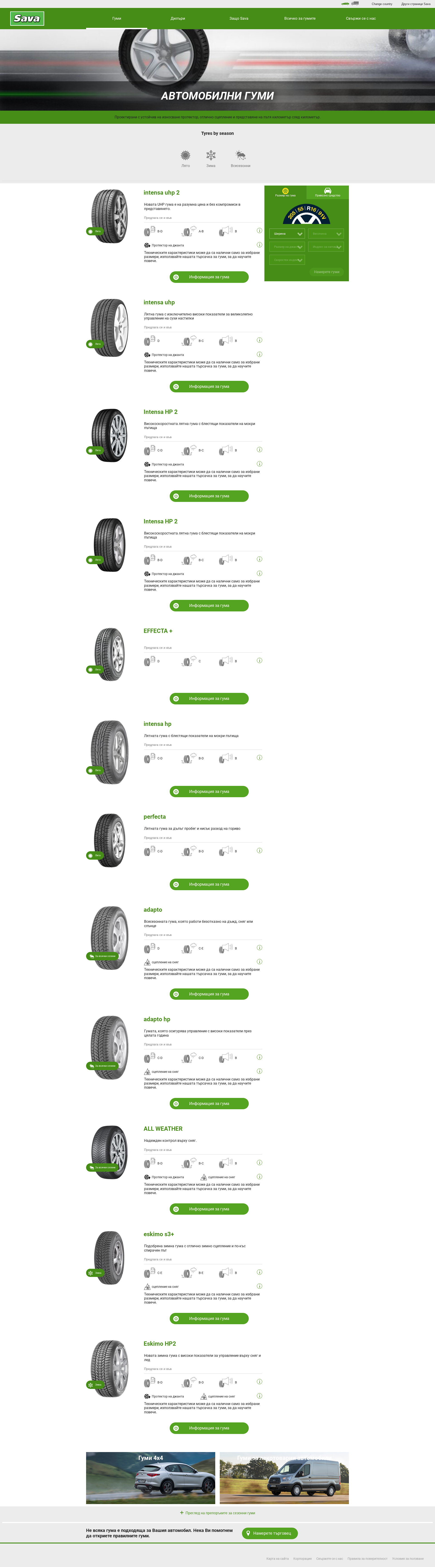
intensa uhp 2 (162, 192)
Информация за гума (209, 276)
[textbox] (287, 234)
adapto (153, 909)
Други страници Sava (415, 4)
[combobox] (287, 234)
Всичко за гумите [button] (300, 18)
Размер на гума (285, 195)
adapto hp (157, 1019)
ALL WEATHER (163, 1128)
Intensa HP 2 (161, 411)
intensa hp (158, 723)
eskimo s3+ (159, 1234)
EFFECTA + (158, 630)
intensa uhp (159, 302)
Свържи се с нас (361, 18)
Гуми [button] (116, 18)
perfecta (155, 816)
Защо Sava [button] (239, 18)
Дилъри (178, 18)
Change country (382, 4)
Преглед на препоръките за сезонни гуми (220, 1513)
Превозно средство (327, 195)
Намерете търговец (272, 1533)
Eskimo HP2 (160, 1343)
